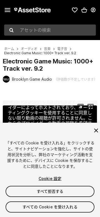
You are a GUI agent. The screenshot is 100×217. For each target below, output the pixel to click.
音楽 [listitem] (47, 49)
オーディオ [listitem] (29, 49)
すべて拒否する (50, 191)
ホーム (9, 49)
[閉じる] (96, 130)
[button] (84, 10)
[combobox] (50, 30)
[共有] (80, 107)
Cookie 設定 (50, 178)
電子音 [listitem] (62, 49)
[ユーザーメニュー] (93, 10)
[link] (74, 10)
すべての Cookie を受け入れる (50, 206)
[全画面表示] (90, 107)
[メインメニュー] (7, 10)
